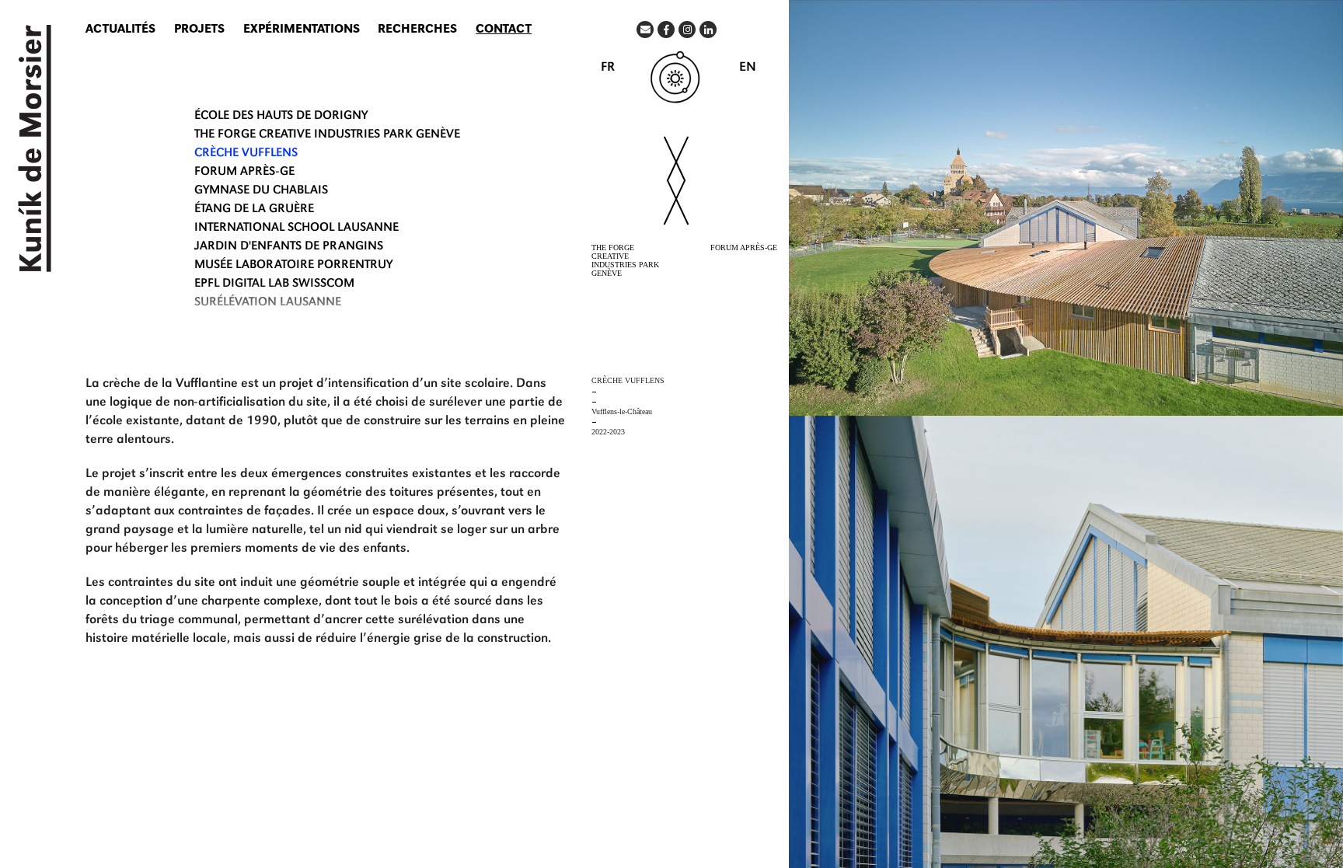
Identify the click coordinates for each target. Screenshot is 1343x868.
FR (608, 68)
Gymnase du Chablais (261, 191)
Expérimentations (301, 30)
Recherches (417, 30)
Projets (199, 30)
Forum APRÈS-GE (244, 172)
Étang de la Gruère (254, 210)
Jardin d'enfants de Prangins (288, 247)
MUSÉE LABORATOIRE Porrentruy (293, 266)
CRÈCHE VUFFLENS (246, 154)
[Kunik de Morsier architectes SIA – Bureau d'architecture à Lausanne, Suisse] (31, 148)
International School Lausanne (296, 228)
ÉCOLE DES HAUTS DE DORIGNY (281, 116)
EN (747, 68)
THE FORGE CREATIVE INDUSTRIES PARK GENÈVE (327, 135)
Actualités (120, 30)
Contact (504, 30)
